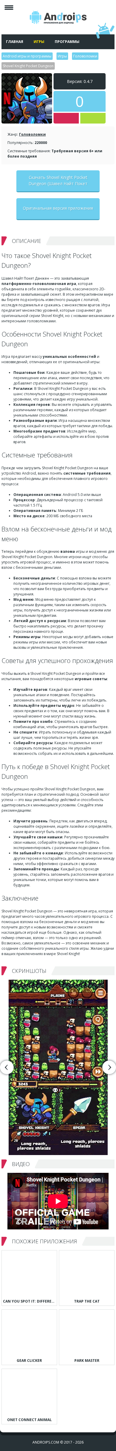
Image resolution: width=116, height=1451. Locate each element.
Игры (39, 41)
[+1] (93, 118)
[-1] (66, 118)
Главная (14, 41)
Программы (67, 41)
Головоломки (32, 134)
